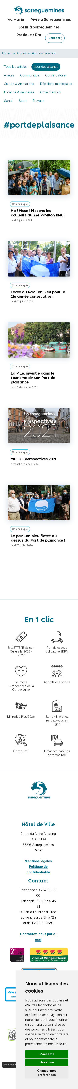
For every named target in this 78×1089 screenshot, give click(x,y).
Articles (22, 53)
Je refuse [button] (47, 1062)
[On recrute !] (21, 732)
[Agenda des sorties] (57, 663)
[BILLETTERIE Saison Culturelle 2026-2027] (21, 629)
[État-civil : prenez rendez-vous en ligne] (57, 698)
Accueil (6, 53)
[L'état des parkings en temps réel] (57, 732)
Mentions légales (38, 861)
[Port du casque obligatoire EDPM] (57, 629)
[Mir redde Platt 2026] (21, 698)
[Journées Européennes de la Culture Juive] (21, 663)
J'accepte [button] (46, 1054)
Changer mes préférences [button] (47, 1072)
